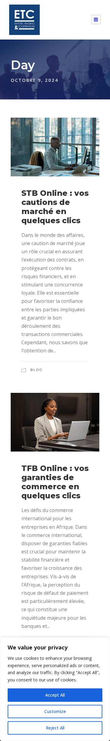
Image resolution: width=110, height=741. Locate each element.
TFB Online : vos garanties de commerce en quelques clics (55, 482)
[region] (55, 689)
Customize (55, 711)
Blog (36, 370)
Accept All (55, 695)
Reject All (55, 728)
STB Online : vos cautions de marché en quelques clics (55, 207)
